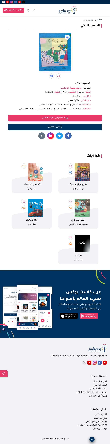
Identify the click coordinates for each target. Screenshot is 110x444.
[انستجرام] (12, 2)
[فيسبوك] (16, 2)
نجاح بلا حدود (100, 418)
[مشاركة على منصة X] (59, 135)
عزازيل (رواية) (100, 429)
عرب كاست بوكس (79, 292)
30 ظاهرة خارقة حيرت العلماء (92, 425)
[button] (4, 329)
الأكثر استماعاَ (99, 409)
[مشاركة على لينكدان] (50, 135)
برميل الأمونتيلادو (98, 389)
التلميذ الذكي (83, 83)
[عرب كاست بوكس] (67, 10)
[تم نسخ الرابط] (41, 135)
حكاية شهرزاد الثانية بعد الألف (92, 392)
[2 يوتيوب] (8, 2)
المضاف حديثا (99, 376)
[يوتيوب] (20, 2)
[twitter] (4, 2)
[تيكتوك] (24, 2)
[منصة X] (84, 362)
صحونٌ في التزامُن (98, 396)
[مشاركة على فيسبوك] (68, 135)
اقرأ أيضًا (93, 156)
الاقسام (98, 20)
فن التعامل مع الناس (96, 422)
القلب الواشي (100, 385)
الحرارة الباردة (100, 381)
